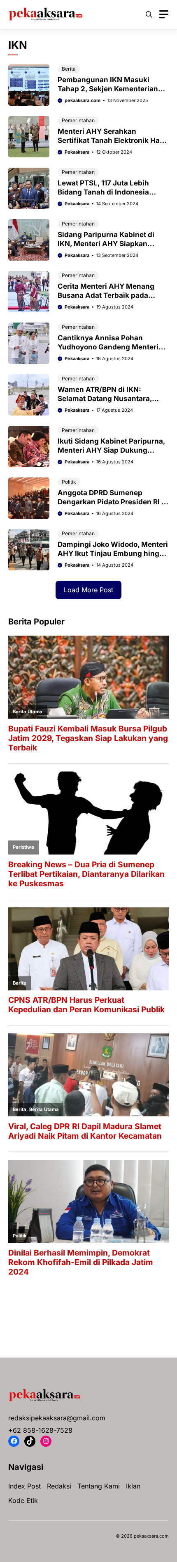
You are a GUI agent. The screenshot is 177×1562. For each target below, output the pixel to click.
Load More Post (88, 590)
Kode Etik (23, 1500)
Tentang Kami (98, 1486)
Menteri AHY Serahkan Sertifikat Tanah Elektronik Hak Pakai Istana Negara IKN (111, 140)
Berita (69, 69)
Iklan (133, 1486)
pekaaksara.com (82, 100)
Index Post (24, 1486)
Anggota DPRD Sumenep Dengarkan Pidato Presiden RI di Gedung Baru (113, 502)
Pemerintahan (78, 120)
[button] (149, 14)
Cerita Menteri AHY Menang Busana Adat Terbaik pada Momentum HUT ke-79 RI (106, 295)
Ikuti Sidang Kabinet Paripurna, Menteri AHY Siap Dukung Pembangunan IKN (111, 450)
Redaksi (59, 1486)
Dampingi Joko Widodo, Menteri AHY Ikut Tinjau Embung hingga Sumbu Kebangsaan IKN (113, 553)
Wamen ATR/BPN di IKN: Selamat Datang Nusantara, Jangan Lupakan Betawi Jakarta (113, 398)
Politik (69, 482)
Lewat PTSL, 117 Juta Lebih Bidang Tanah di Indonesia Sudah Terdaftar (103, 192)
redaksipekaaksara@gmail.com (56, 1418)
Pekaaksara (77, 152)
